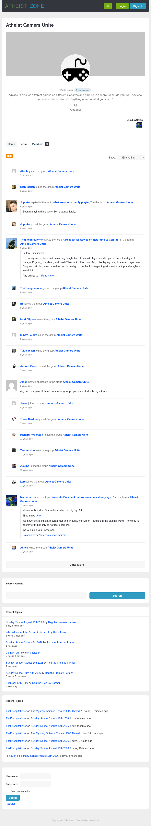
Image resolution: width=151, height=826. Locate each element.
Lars (23, 481)
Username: (12, 776)
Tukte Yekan (27, 350)
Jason (24, 381)
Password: (12, 784)
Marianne (25, 497)
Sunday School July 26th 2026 (23, 672)
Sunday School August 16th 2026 (25, 622)
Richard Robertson (31, 434)
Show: (112, 157)
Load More (77, 564)
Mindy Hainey (28, 334)
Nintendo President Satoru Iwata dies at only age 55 (83, 497)
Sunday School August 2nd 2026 (24, 662)
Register (10, 804)
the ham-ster (13, 652)
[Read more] (47, 275)
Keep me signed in (20, 791)
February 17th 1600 (17, 682)
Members (40, 144)
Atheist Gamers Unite (61, 171)
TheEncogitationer (31, 239)
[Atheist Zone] (24, 7)
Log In (13, 797)
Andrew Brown (29, 366)
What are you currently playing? (72, 202)
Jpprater (25, 202)
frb (22, 303)
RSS (9, 156)
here (38, 515)
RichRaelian (27, 186)
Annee (24, 547)
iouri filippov (28, 319)
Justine (24, 465)
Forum (23, 144)
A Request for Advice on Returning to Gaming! (91, 239)
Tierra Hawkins (29, 419)
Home (11, 144)
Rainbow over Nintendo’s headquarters (44, 535)
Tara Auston (27, 450)
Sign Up (138, 6)
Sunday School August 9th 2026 (24, 642)
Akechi (24, 171)
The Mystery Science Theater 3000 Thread (55, 711)
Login (122, 6)
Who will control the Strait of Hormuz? (27, 632)
